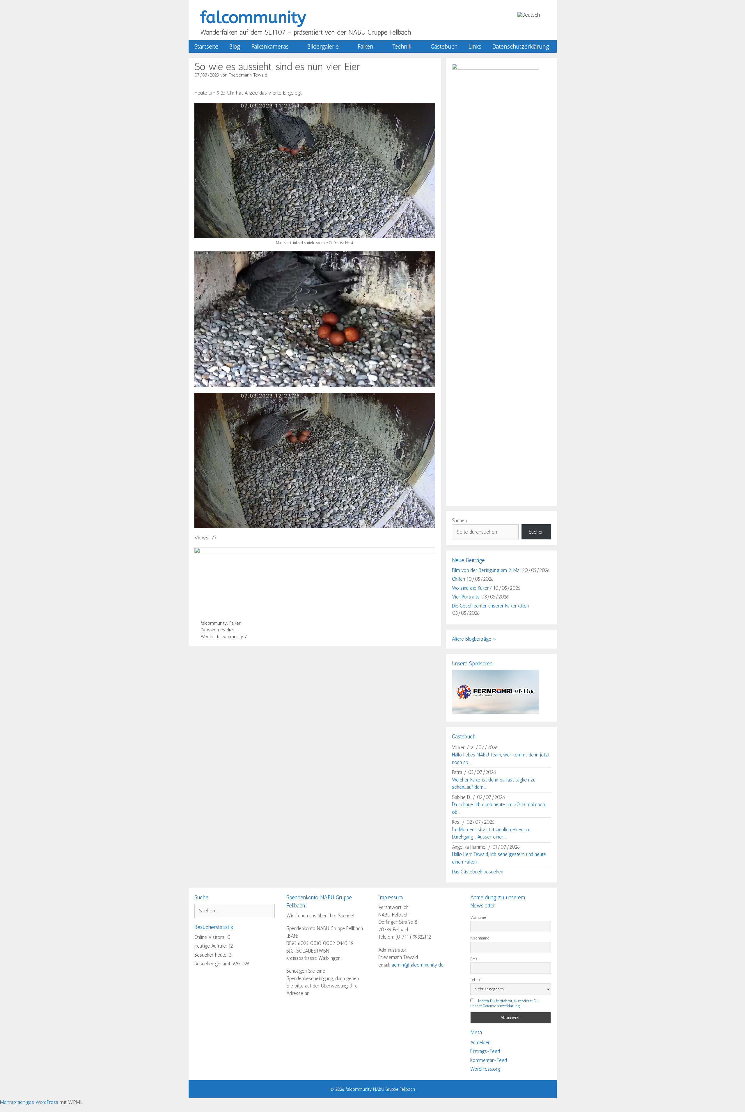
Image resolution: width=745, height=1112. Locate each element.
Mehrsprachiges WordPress (29, 1102)
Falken (365, 46)
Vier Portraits (466, 597)
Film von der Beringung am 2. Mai (486, 570)
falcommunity (253, 17)
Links (475, 46)
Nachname (479, 938)
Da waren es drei (217, 630)
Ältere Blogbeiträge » (474, 639)
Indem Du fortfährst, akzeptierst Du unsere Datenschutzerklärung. (504, 1003)
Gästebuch (443, 46)
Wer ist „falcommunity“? (224, 636)
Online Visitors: (210, 937)
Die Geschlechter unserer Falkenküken (490, 606)
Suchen (459, 520)
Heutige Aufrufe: (211, 946)
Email (474, 959)
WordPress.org (485, 1069)
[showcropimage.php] (495, 712)
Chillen (458, 579)
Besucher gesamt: (213, 964)
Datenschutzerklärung (520, 46)
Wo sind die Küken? (472, 588)
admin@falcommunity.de (418, 965)
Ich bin (476, 979)
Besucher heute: (211, 955)
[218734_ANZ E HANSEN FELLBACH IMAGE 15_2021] (314, 551)
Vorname (478, 917)
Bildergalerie (323, 46)
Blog (234, 46)
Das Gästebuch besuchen (477, 872)
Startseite (206, 46)
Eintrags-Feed (485, 1051)
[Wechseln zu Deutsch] (529, 14)
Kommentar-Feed (488, 1060)
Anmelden (480, 1042)
